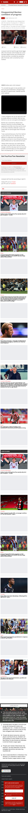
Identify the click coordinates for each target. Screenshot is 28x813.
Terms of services (16, 166)
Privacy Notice (18, 168)
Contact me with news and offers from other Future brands (14, 794)
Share (4, 47)
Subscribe (21, 1)
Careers (3, 790)
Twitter (14, 182)
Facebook (13, 183)
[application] (14, 104)
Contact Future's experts (7, 779)
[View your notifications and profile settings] (14, 2)
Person (3, 8)
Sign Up (14, 798)
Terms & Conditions (12, 803)
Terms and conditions (6, 776)
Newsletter (24, 47)
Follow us (17, 47)
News (3, 18)
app (7, 18)
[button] (1, 2)
